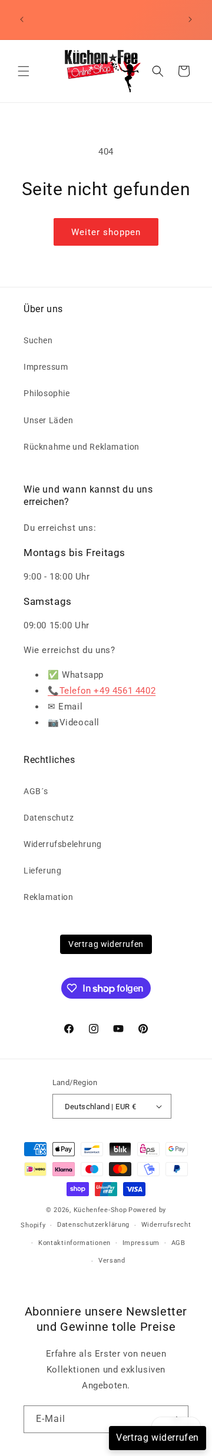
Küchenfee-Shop (100, 1210)
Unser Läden (49, 420)
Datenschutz (49, 817)
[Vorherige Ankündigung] (22, 19)
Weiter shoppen (106, 232)
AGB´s (36, 791)
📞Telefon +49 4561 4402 (101, 690)
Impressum (46, 366)
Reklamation (49, 897)
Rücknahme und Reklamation (82, 446)
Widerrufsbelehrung (63, 844)
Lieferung (42, 870)
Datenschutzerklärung (93, 1225)
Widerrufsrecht (166, 1225)
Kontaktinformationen (74, 1243)
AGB (178, 1243)
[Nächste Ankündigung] (190, 19)
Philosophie (47, 393)
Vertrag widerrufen (106, 944)
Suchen (38, 340)
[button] (24, 71)
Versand (111, 1260)
